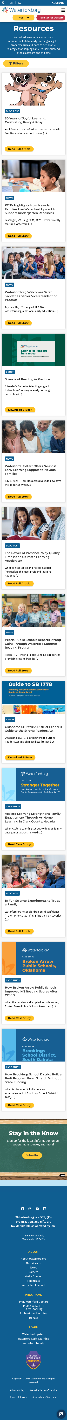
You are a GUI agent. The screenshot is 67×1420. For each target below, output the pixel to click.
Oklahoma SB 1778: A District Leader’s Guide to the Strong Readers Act (33, 728)
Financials (33, 1281)
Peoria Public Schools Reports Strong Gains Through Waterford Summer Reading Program (33, 643)
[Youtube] (37, 1208)
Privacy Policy (17, 1390)
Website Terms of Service (43, 1390)
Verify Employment (33, 1285)
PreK (33, 1302)
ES (19, 2)
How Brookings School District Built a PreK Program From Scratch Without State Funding (33, 1078)
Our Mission (33, 1263)
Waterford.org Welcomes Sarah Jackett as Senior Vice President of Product (31, 296)
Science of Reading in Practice (27, 379)
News (33, 1267)
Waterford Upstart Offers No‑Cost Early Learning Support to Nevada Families (30, 470)
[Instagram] (30, 1208)
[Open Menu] (63, 10)
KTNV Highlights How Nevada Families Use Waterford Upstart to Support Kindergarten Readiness (30, 209)
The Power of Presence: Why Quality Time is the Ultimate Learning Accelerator (32, 557)
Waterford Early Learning (33, 1338)
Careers (33, 1272)
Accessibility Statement (45, 1397)
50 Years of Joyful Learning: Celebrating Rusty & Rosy (25, 120)
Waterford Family (33, 1343)
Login (21, 17)
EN (11, 2)
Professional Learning (33, 1313)
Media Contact (33, 1276)
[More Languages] (3, 2)
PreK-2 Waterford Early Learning (33, 1307)
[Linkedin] (44, 1208)
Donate (33, 1318)
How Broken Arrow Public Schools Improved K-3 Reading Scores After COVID (31, 991)
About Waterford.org (33, 1258)
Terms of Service (18, 1397)
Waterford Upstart (33, 1334)
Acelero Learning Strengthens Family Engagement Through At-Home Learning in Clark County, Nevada (32, 817)
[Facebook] (22, 1208)
